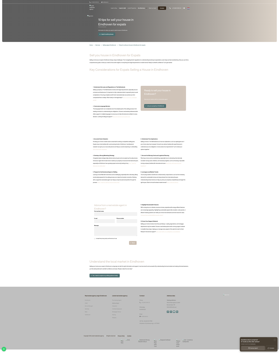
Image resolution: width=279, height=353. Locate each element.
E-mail (95, 218)
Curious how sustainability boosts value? (152, 215)
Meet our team (152, 8)
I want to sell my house (107, 34)
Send (133, 242)
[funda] (131, 341)
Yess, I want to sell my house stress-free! (108, 182)
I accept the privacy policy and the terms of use (106, 238)
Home (91, 45)
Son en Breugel (89, 306)
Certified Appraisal (117, 309)
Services (97, 45)
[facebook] (168, 312)
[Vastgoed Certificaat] (166, 341)
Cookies (129, 335)
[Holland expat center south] (178, 343)
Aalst (86, 303)
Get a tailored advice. (172, 182)
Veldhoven (87, 314)
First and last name (99, 211)
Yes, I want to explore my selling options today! (105, 275)
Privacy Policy (121, 335)
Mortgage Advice (116, 311)
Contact (162, 8)
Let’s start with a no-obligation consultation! (168, 231)
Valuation (114, 306)
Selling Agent (115, 303)
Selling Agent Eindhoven (109, 45)
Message (96, 225)
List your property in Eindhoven (155, 106)
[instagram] (171, 312)
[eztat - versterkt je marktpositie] (188, 341)
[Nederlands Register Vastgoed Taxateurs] (155, 343)
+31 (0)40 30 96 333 (145, 302)
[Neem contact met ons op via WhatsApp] (4, 349)
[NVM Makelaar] (122, 341)
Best (86, 311)
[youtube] (174, 312)
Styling (114, 314)
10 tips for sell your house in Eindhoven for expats (132, 45)
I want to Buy (114, 8)
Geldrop (87, 309)
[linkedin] (177, 312)
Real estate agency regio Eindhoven (96, 295)
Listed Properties (132, 8)
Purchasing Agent (116, 300)
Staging (114, 317)
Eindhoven (87, 300)
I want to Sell (122, 8)
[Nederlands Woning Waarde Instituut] (145, 341)
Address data (171, 295)
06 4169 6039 (143, 309)
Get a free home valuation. (100, 149)
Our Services (141, 8)
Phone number (120, 218)
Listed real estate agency (119, 295)
